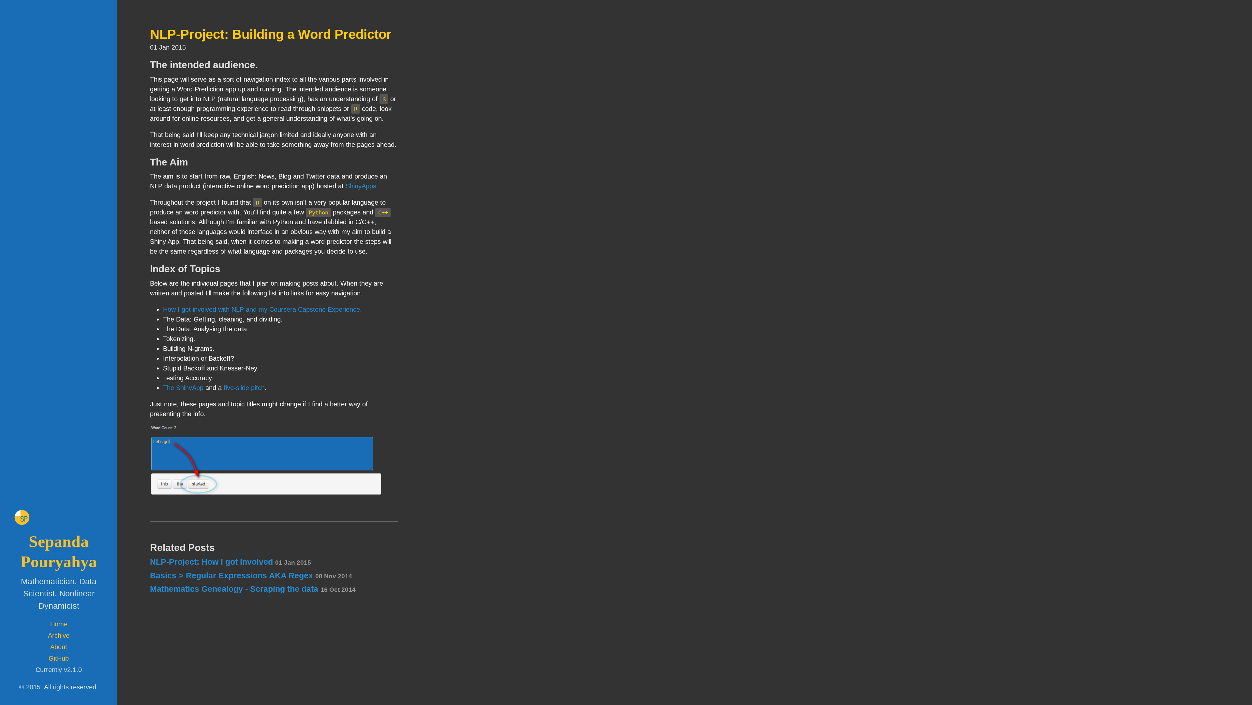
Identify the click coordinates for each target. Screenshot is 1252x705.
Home (58, 624)
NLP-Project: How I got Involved (230, 561)
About (58, 646)
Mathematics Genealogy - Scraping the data (253, 588)
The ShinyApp (183, 387)
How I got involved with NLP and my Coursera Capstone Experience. (262, 309)
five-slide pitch (244, 387)
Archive (58, 635)
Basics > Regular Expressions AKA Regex (251, 575)
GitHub (59, 658)
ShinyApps (361, 186)
